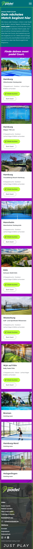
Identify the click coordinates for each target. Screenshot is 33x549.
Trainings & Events (7, 514)
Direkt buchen (12, 94)
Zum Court (10, 98)
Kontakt (4, 528)
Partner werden (6, 508)
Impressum (5, 531)
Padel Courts (5, 506)
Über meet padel (7, 511)
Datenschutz (5, 534)
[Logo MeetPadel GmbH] (7, 3)
